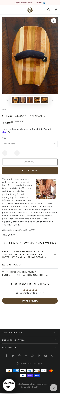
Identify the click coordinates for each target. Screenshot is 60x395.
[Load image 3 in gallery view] (30, 100)
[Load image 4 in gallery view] (37, 100)
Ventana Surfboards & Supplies (25, 384)
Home (4, 109)
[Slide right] (53, 100)
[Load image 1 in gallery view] (15, 100)
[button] (48, 9)
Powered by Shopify (30, 387)
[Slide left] (7, 100)
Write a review (30, 300)
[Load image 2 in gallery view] (22, 100)
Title (4, 138)
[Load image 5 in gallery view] (44, 100)
